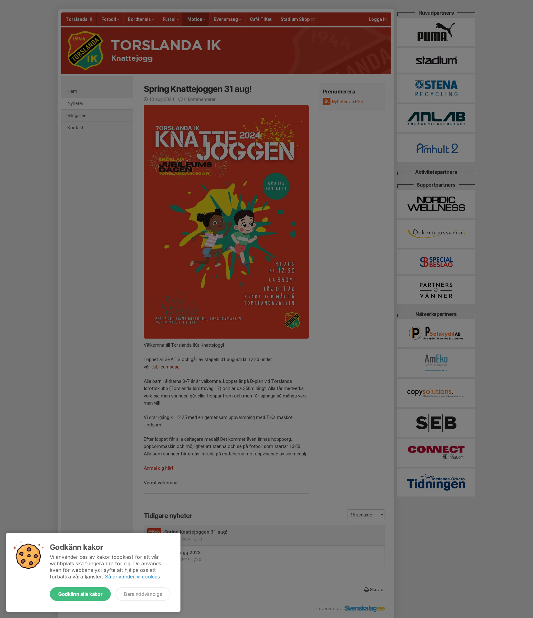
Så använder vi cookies (132, 576)
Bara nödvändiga (143, 594)
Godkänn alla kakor (80, 594)
